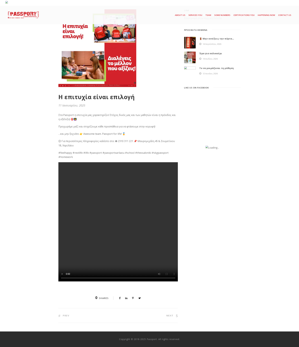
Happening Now (266, 15)
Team (208, 15)
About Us (180, 15)
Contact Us (284, 15)
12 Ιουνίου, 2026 (210, 73)
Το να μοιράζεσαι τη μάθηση (216, 68)
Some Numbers (222, 15)
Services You (195, 15)
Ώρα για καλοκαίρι (210, 53)
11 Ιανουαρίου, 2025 (71, 105)
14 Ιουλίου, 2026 (210, 58)
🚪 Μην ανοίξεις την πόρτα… (216, 38)
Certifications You (244, 15)
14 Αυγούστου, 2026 (212, 44)
